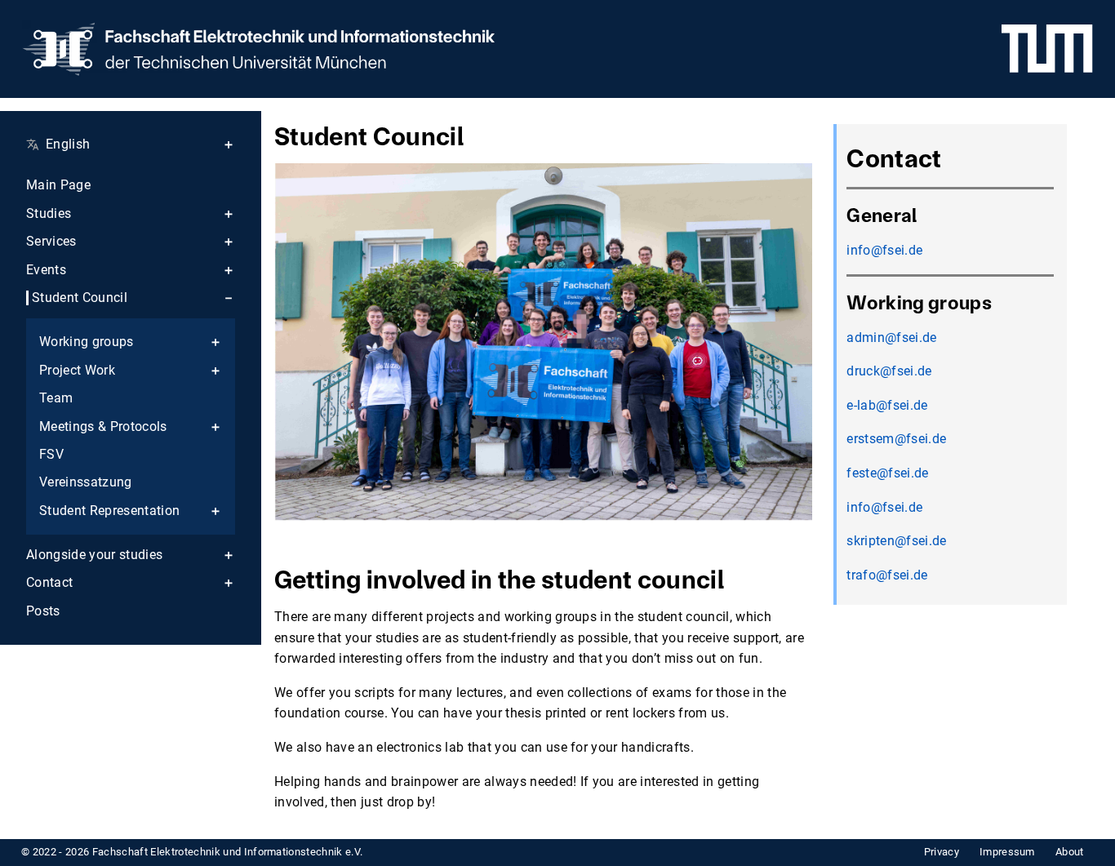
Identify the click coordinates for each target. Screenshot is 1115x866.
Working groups (86, 342)
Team (56, 398)
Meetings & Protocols (103, 427)
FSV (51, 454)
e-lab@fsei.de (886, 405)
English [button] (68, 144)
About (1069, 852)
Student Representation (109, 511)
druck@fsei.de (888, 371)
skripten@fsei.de (896, 540)
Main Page (58, 185)
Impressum (1007, 852)
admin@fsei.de (891, 337)
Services (51, 241)
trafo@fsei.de (886, 575)
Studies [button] (48, 214)
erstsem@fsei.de (896, 438)
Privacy (941, 852)
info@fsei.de (884, 250)
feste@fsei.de (887, 473)
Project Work (77, 370)
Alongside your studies (94, 555)
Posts (43, 611)
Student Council (79, 298)
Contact (49, 582)
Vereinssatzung (85, 482)
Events (46, 270)
